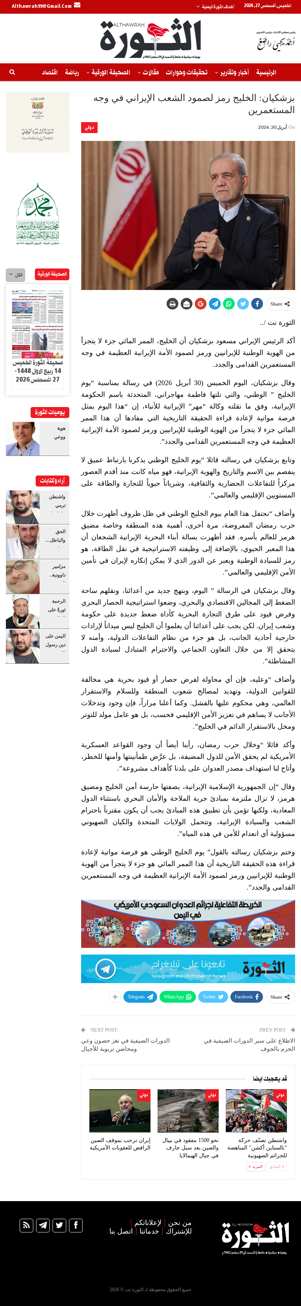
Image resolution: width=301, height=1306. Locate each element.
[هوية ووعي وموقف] (23, 439)
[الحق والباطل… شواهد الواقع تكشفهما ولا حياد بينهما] (23, 542)
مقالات (151, 73)
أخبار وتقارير (234, 73)
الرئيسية (266, 73)
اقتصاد (50, 73)
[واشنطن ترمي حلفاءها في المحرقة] (23, 507)
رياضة (72, 73)
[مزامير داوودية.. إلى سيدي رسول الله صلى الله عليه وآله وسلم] (23, 577)
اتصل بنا (121, 1231)
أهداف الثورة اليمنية (218, 7)
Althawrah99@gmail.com (42, 6)
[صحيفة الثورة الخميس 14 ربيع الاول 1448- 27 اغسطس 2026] (37, 324)
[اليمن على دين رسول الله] (23, 646)
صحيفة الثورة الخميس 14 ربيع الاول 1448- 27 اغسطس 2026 (38, 371)
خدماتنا (149, 1231)
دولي (89, 127)
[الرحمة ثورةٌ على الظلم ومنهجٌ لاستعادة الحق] (23, 612)
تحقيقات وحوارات (186, 73)
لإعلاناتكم (147, 1223)
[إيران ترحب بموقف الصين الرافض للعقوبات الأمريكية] (119, 1110)
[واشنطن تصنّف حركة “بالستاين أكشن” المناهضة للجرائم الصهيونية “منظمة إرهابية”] (256, 1110)
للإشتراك (179, 1231)
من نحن (180, 1223)
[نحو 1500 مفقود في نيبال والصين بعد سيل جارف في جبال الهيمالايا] (188, 1110)
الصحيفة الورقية (111, 73)
